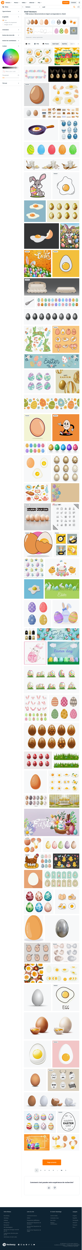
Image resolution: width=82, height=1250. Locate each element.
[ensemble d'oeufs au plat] (38, 56)
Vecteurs (7, 2)
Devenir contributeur (53, 1223)
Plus (39, 2)
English (75, 1215)
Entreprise (6, 1222)
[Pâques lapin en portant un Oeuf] (37, 185)
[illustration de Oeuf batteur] (29, 302)
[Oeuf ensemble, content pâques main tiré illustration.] (36, 801)
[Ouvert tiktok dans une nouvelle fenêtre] (29, 1244)
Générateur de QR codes (10, 1237)
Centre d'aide (53, 1215)
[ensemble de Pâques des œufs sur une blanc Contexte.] (51, 150)
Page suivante (51, 1162)
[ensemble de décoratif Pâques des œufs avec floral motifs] (39, 381)
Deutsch (75, 1222)
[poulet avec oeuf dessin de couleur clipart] (31, 861)
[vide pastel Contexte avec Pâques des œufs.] (65, 492)
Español (75, 1218)
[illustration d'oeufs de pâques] (35, 448)
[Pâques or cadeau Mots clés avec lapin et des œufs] (30, 634)
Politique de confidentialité (73, 1245)
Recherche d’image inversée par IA (11, 1230)
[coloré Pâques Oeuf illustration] (51, 679)
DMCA (28, 1218)
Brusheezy (6, 1215)
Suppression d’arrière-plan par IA (11, 1233)
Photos (16, 2)
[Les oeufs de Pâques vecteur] (40, 1122)
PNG (38, 44)
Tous (5, 20)
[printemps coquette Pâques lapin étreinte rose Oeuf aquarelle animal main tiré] (35, 653)
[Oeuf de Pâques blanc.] (68, 1122)
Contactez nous (54, 1218)
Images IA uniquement (10, 22)
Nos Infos (52, 1220)
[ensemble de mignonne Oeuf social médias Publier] (66, 544)
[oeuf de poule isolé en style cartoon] (36, 94)
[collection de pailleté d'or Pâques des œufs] (63, 211)
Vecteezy (6, 1218)
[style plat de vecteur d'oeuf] (38, 544)
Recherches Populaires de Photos (34, 1227)
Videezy (6, 1220)
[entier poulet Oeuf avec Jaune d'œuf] (65, 1054)
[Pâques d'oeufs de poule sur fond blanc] (37, 516)
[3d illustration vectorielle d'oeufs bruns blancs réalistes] (32, 112)
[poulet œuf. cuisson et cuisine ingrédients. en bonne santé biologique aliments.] (35, 781)
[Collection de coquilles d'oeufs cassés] (65, 952)
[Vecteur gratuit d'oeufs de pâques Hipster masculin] (63, 1080)
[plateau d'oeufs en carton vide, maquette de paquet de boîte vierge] (51, 287)
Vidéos (24, 2)
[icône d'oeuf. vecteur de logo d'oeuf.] (65, 997)
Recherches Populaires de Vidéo (34, 1230)
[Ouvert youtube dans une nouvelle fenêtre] (34, 1244)
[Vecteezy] (2, 2)
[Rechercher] (74, 7)
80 (61, 1170)
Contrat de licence (32, 1215)
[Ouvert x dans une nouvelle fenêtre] (31, 1244)
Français (75, 1225)
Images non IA (8, 24)
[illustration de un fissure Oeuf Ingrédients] (41, 236)
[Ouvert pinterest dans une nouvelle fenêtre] (26, 1244)
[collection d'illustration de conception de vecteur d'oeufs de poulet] (67, 901)
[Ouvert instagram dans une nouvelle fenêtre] (21, 1244)
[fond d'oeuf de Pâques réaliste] (37, 1142)
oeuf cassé (55, 44)
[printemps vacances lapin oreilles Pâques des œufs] (65, 613)
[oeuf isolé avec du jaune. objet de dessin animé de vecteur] (37, 1054)
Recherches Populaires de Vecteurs (34, 1223)
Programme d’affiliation (33, 1220)
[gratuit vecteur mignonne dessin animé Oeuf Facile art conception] (37, 427)
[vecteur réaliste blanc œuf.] (37, 997)
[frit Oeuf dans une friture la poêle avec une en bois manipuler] (41, 130)
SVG (29, 44)
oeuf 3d (73, 44)
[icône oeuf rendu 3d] (62, 928)
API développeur (8, 1227)
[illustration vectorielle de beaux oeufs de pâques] (69, 130)
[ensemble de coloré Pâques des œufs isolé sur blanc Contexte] (63, 448)
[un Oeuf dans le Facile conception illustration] (33, 879)
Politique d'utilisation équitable (70, 1246)
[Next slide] (76, 44)
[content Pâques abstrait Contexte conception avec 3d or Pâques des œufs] (67, 381)
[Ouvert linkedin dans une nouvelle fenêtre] (24, 1244)
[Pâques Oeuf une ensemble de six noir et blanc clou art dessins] (51, 317)
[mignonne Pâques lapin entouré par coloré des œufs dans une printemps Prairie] (69, 236)
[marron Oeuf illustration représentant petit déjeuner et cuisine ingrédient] (33, 928)
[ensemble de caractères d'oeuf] (37, 952)
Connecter (73, 2)
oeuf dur (64, 44)
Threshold (5, 75)
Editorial (31, 2)
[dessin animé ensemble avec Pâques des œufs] (46, 861)
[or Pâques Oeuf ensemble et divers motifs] (65, 468)
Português (75, 1220)
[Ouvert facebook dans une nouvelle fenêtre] (18, 1244)
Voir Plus (73, 31)
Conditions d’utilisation (59, 1245)
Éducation (6, 1225)
